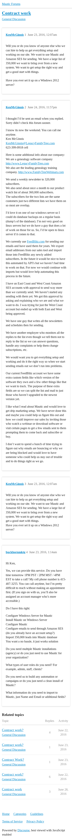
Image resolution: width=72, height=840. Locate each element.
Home (6, 814)
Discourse (23, 830)
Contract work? (12, 730)
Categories (19, 814)
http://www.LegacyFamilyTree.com (27, 163)
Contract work (16, 13)
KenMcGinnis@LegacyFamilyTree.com (30, 143)
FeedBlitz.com (36, 241)
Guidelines (36, 814)
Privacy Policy (35, 821)
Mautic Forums (11, 4)
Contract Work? (13, 760)
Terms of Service (12, 821)
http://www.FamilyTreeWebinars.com (41, 172)
